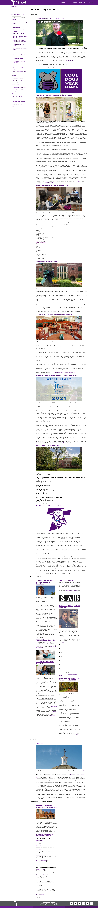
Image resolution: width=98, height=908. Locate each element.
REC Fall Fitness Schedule (18, 65)
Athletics (75, 2)
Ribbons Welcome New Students (20, 33)
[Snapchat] (92, 903)
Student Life (90, 2)
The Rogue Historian (51, 776)
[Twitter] (76, 903)
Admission (63, 2)
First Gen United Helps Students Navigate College (20, 26)
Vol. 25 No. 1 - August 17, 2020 (17, 14)
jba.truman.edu (39, 442)
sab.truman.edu (64, 588)
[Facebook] (72, 903)
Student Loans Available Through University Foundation (20, 55)
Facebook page (77, 181)
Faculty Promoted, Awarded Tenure (19, 45)
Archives (14, 106)
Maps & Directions (46, 902)
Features (14, 19)
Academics (69, 2)
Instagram (67, 590)
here (63, 642)
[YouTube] (80, 903)
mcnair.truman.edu (74, 672)
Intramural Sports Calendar (19, 101)
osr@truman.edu (51, 715)
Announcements (15, 52)
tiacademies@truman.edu (58, 442)
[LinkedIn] (88, 903)
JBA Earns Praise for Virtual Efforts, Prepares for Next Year (19, 41)
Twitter (71, 590)
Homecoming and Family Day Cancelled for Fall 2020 (19, 72)
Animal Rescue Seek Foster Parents (19, 90)
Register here (54, 706)
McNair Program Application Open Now (19, 62)
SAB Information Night (18, 58)
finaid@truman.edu (40, 636)
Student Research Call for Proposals (18, 68)
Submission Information (17, 104)
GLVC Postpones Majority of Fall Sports (20, 49)
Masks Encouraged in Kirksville (19, 87)
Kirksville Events (15, 84)
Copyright (43, 903)
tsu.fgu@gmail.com (49, 182)
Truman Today (14, 6)
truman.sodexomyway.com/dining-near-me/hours (64, 372)
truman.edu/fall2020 (73, 734)
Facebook (76, 590)
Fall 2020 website (70, 60)
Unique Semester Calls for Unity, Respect (20, 22)
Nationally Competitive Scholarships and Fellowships (19, 81)
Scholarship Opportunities (17, 78)
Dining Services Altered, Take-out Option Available (20, 37)
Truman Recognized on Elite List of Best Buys (20, 30)
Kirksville (51, 904)
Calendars (14, 93)
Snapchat (61, 591)
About (85, 2)
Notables (14, 75)
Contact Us (53, 902)
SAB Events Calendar (17, 96)
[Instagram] (84, 903)
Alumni (80, 2)
